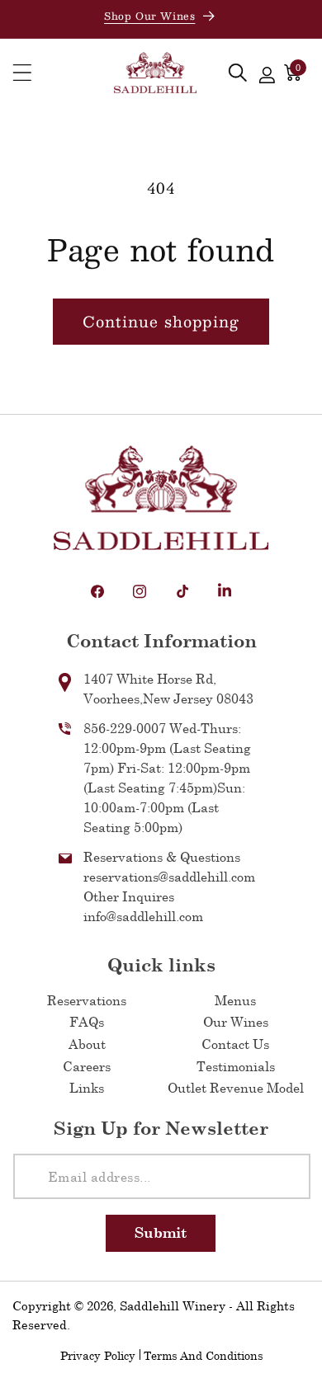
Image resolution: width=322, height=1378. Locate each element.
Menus (235, 1000)
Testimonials (236, 1066)
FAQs (86, 1021)
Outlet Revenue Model (236, 1087)
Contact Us (235, 1043)
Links (86, 1087)
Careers (87, 1066)
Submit (161, 1232)
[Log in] (267, 72)
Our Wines (235, 1021)
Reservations (86, 1000)
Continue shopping (161, 321)
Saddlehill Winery (172, 1305)
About (87, 1043)
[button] (23, 73)
